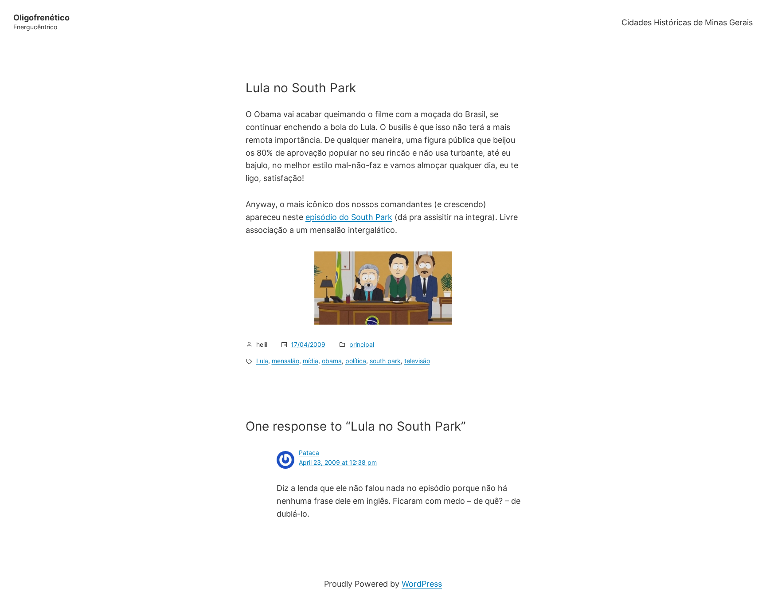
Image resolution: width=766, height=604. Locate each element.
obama (332, 361)
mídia (310, 361)
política (355, 361)
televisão (417, 361)
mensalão (285, 361)
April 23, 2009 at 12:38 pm (338, 462)
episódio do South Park (348, 217)
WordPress (422, 583)
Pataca (309, 452)
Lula (262, 361)
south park (385, 361)
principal (361, 344)
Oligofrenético (41, 17)
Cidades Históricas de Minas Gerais (687, 22)
